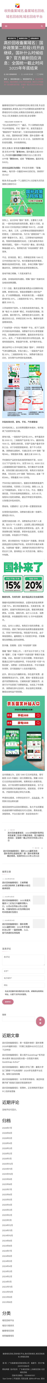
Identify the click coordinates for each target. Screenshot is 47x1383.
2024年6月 (7, 1256)
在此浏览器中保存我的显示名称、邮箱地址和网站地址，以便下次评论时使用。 (24, 992)
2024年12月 (7, 1225)
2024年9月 (7, 1241)
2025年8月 (7, 1184)
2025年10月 (7, 1174)
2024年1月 (7, 1282)
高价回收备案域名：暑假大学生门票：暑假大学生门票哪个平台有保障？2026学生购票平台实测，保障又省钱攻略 (23, 1070)
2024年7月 (7, 1251)
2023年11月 (7, 1287)
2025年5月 (7, 1200)
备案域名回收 (23, 38)
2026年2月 (7, 1153)
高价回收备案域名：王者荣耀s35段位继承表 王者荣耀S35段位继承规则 (16, 885)
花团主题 (24, 1379)
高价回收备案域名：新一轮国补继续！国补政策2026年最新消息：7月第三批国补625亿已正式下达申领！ (23, 1046)
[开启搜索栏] (41, 26)
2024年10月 (7, 1235)
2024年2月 (7, 1276)
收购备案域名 (34, 38)
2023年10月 (7, 1292)
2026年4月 (7, 1143)
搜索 (4, 1015)
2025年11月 (7, 1169)
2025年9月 (7, 1179)
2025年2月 (7, 1215)
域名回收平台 (12, 38)
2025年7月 (7, 1189)
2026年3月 (7, 1148)
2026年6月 (7, 1133)
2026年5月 (7, 1138)
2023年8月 (7, 1302)
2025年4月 (7, 1205)
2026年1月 (7, 1159)
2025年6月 (7, 1194)
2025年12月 (7, 1164)
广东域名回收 (24, 1369)
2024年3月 (7, 1271)
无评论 (41, 74)
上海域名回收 (35, 1369)
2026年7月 (7, 1128)
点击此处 (36, 798)
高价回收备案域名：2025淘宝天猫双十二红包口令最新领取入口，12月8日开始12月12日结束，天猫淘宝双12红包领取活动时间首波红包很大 (16, 906)
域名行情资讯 (8, 1325)
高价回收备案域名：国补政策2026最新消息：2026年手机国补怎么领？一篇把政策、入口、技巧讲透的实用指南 (16, 928)
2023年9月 (7, 1297)
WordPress (35, 1379)
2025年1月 (7, 1220)
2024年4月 (7, 1266)
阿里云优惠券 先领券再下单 (13, 122)
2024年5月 (7, 1261)
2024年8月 (7, 1246)
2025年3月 (7, 1210)
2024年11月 (7, 1230)
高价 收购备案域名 (11, 74)
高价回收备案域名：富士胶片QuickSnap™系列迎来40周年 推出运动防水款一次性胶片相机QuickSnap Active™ (23, 1058)
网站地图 (5, 1369)
